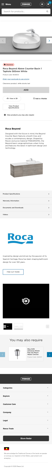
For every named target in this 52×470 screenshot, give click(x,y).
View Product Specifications (13, 107)
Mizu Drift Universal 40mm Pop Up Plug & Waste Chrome (33, 351)
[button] (49, 40)
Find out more (13, 272)
